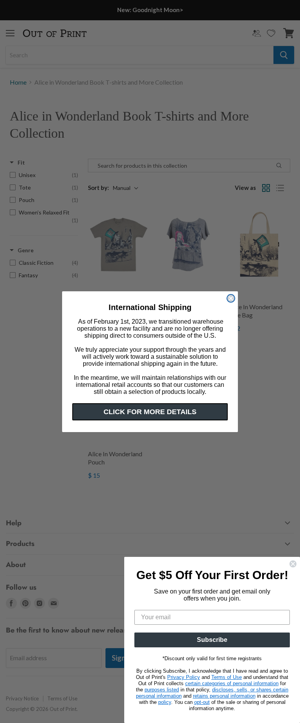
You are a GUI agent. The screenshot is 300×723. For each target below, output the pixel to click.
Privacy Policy (183, 677)
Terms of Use (226, 677)
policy (164, 702)
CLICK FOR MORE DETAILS (150, 412)
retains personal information (224, 696)
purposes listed (162, 690)
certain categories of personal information (232, 683)
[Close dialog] (231, 298)
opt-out (202, 702)
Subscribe (212, 639)
